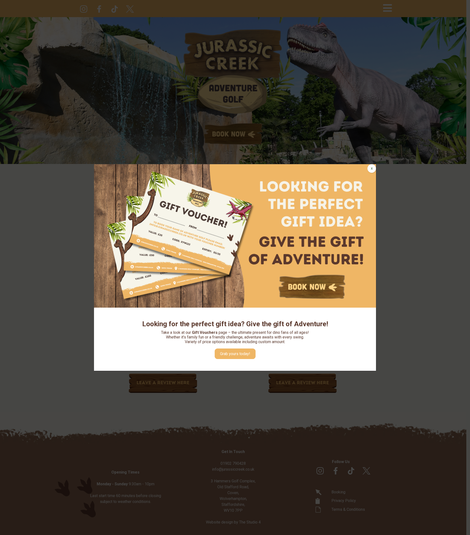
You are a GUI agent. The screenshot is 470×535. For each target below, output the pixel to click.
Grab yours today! (235, 353)
